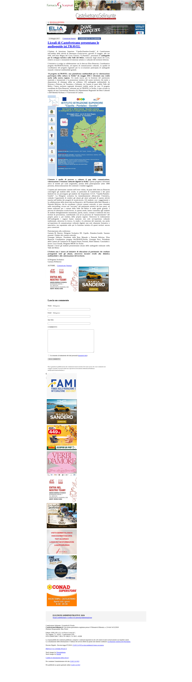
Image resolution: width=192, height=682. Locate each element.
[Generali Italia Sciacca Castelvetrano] (63, 291)
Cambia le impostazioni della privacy (57, 658)
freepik (58, 654)
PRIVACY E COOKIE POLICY (56, 649)
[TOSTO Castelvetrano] (62, 528)
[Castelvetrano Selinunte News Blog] (96, 19)
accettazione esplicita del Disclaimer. (119, 641)
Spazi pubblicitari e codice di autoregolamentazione (72, 617)
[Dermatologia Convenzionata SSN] (62, 554)
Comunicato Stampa (69, 38)
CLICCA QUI (74, 661)
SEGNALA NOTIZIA (57, 22)
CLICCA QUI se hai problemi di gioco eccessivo (88, 645)
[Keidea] (62, 449)
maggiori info (82, 355)
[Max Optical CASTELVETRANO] (62, 580)
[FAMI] (62, 397)
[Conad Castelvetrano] (62, 606)
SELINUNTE (54, 24)
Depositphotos (61, 652)
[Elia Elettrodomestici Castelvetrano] (96, 34)
